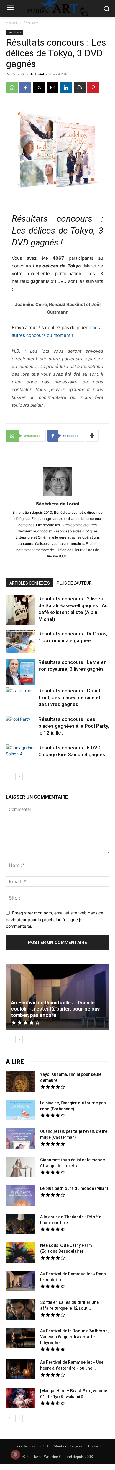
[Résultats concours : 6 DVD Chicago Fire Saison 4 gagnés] (20, 754)
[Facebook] (25, 87)
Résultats (30, 22)
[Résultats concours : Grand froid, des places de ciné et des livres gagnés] (20, 697)
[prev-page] (9, 776)
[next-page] (19, 776)
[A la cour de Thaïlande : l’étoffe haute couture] (20, 1225)
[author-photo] (57, 495)
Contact (94, 1446)
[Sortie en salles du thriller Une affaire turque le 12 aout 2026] (20, 1310)
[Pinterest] (93, 87)
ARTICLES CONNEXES (29, 583)
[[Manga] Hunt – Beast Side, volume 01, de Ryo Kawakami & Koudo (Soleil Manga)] (20, 1399)
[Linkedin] (66, 87)
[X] (39, 87)
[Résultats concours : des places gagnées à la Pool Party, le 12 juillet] (20, 726)
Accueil (12, 22)
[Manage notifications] (15, 1454)
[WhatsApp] (12, 87)
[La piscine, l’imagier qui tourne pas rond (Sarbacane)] (20, 1110)
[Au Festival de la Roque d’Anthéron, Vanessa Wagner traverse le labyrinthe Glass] (20, 1339)
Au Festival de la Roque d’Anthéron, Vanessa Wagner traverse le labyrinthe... (74, 1336)
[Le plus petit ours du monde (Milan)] (20, 1196)
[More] (92, 436)
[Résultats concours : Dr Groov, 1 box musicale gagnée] (20, 642)
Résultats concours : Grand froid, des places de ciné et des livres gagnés (69, 697)
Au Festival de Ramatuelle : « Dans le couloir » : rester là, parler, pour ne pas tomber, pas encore (55, 1009)
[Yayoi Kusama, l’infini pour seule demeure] (20, 1082)
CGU (44, 1446)
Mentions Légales (68, 1446)
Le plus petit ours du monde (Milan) (74, 1188)
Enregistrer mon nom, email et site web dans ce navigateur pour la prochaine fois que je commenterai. (54, 919)
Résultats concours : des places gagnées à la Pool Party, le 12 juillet (73, 726)
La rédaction (24, 1446)
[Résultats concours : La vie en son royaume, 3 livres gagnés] (20, 672)
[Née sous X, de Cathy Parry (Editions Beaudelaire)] (20, 1253)
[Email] (52, 87)
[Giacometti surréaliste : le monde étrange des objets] (20, 1168)
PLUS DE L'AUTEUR (74, 583)
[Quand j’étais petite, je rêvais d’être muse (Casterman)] (20, 1139)
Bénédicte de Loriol (28, 74)
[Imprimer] (80, 87)
